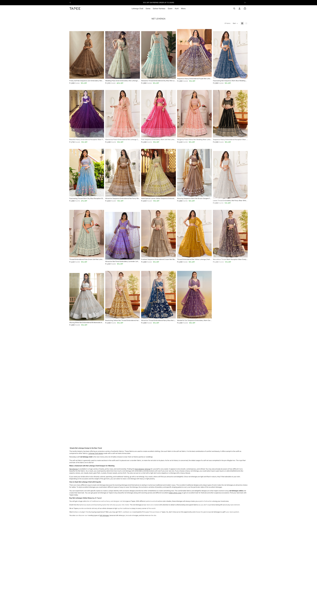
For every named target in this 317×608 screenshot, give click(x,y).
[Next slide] (100, 55)
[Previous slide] (73, 55)
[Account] (239, 8)
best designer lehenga (142, 469)
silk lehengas (104, 515)
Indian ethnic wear (175, 493)
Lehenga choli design (95, 453)
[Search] (234, 8)
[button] (235, 23)
